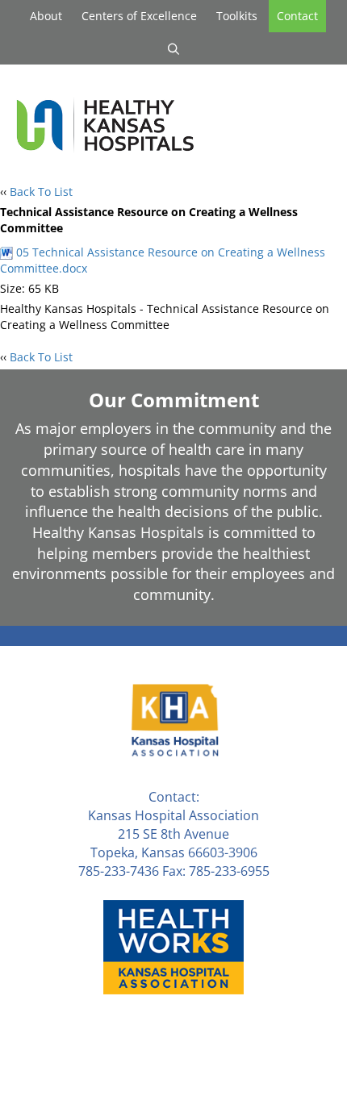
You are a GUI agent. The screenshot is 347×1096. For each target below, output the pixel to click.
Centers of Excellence (139, 15)
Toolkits (236, 15)
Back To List (41, 191)
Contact (297, 15)
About (46, 15)
